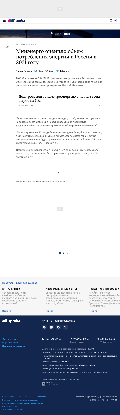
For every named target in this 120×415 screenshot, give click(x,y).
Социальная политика (11, 406)
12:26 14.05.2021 (23, 45)
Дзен (51, 71)
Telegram (64, 71)
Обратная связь (10, 342)
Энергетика (60, 34)
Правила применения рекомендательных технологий (24, 403)
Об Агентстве (9, 339)
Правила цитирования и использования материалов (24, 397)
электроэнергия (41, 181)
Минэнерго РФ (23, 181)
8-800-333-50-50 (106, 340)
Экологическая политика (12, 410)
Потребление (58, 181)
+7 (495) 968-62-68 (79, 340)
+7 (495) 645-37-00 (51, 339)
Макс (40, 71)
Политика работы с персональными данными (21, 400)
